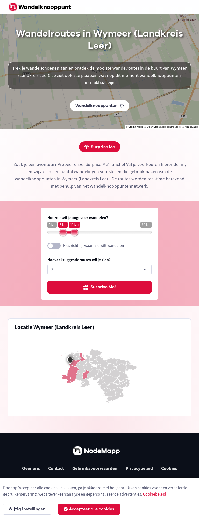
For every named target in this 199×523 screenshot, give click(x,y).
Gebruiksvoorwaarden (94, 468)
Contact (56, 468)
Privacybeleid (139, 468)
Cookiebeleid (154, 494)
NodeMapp (191, 126)
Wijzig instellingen (27, 509)
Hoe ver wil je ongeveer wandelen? (77, 217)
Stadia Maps (135, 126)
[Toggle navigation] (186, 7)
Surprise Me (103, 147)
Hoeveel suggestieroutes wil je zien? (79, 259)
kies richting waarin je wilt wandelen (93, 245)
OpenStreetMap (156, 126)
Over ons (31, 468)
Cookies (169, 468)
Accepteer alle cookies (91, 509)
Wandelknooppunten (96, 105)
